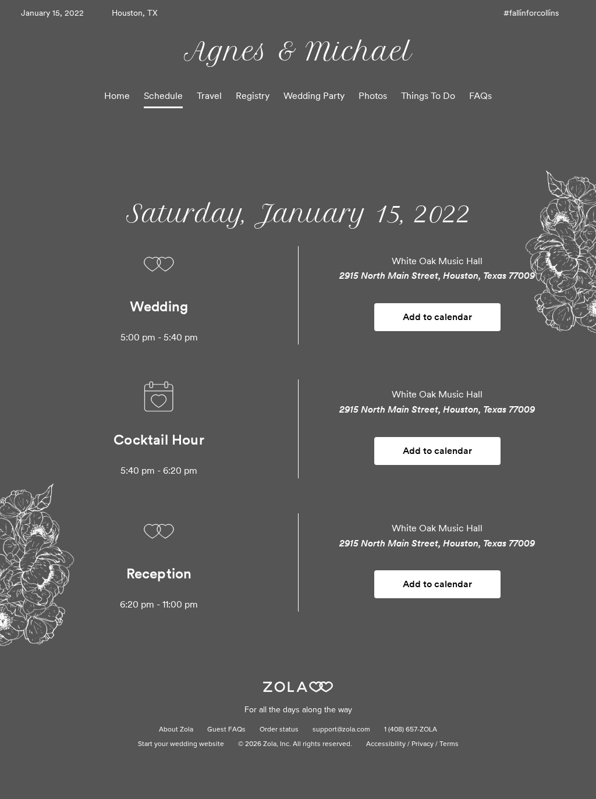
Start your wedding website (181, 744)
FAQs (480, 95)
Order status (279, 729)
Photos (373, 95)
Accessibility (386, 744)
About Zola (176, 729)
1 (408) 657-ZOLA (410, 729)
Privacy (422, 744)
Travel (209, 95)
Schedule (163, 95)
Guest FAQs (226, 729)
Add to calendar (437, 316)
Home (117, 95)
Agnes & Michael (298, 51)
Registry (252, 95)
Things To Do (428, 95)
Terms (449, 744)
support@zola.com (341, 729)
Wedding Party (314, 95)
